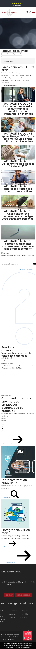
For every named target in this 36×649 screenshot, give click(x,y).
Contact (9, 595)
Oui (4, 361)
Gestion (24, 617)
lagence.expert (11, 639)
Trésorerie (12, 617)
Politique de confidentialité (7, 637)
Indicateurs (12, 614)
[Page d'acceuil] (9, 12)
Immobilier (25, 614)
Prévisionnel (13, 611)
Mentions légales (15, 634)
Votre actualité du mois (10, 562)
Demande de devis (23, 595)
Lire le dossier (7, 498)
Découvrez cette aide (26, 270)
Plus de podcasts (8, 444)
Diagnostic (25, 611)
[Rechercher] (1, 57)
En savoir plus (25, 647)
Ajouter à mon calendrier (10, 86)
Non (8, 361)
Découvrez (6, 546)
